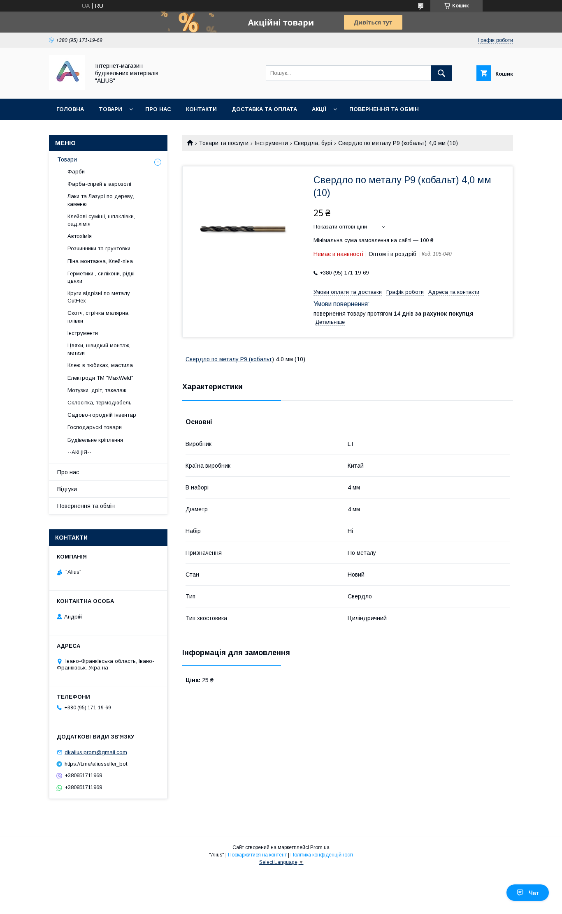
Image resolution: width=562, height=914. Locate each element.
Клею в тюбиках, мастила (100, 365)
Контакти (201, 109)
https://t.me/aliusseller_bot (96, 764)
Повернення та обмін (384, 109)
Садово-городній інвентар (101, 415)
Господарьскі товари (94, 427)
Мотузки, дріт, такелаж (96, 390)
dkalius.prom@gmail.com (96, 752)
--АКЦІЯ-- (79, 452)
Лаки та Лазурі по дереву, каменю (100, 200)
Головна (70, 109)
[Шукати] (441, 73)
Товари (110, 109)
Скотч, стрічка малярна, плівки (98, 316)
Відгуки (67, 489)
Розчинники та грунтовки (98, 248)
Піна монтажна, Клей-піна (100, 261)
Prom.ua (320, 847)
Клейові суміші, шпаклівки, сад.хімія (101, 220)
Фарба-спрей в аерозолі (99, 184)
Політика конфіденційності (321, 855)
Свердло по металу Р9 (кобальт (229, 359)
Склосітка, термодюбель (99, 402)
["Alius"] (67, 88)
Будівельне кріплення (95, 440)
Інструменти (271, 143)
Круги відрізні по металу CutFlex (98, 297)
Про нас (158, 109)
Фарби (76, 171)
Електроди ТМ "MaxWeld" (100, 378)
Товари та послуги (223, 143)
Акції (319, 109)
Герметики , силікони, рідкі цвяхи (101, 277)
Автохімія (79, 236)
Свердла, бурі (313, 143)
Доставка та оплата (264, 109)
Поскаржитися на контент (257, 855)
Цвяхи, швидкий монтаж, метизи (98, 349)
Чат (534, 892)
